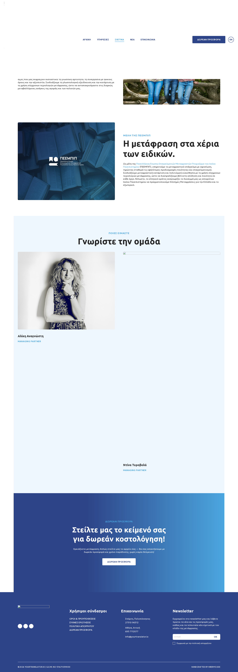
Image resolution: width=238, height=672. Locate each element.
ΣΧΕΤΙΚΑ (119, 39)
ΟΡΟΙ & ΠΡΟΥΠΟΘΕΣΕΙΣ (82, 618)
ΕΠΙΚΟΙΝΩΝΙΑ (148, 39)
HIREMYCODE (214, 667)
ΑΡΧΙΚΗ (87, 39)
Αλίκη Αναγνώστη (31, 336)
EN (231, 39)
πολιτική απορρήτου (201, 643)
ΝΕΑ (132, 39)
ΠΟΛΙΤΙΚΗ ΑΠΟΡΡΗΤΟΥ (81, 626)
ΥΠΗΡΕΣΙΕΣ (103, 39)
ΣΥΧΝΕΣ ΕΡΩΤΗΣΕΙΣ (80, 622)
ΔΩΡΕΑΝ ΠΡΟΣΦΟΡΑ (209, 39)
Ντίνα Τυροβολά (135, 465)
